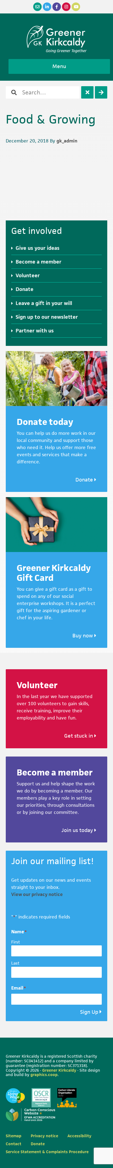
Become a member (38, 261)
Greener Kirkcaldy (57, 37)
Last (15, 963)
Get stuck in (79, 735)
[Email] (37, 6)
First (15, 942)
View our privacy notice (37, 894)
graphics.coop (44, 1074)
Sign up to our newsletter (47, 316)
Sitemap (13, 1135)
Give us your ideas (38, 248)
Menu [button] (59, 66)
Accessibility (79, 1135)
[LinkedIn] (47, 6)
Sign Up (89, 1012)
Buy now (83, 635)
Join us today (77, 830)
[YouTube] (76, 6)
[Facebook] (56, 6)
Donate (24, 289)
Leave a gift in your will (44, 303)
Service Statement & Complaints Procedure (47, 1151)
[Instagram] (66, 6)
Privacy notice (44, 1135)
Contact (13, 1143)
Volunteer (28, 275)
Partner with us (35, 330)
